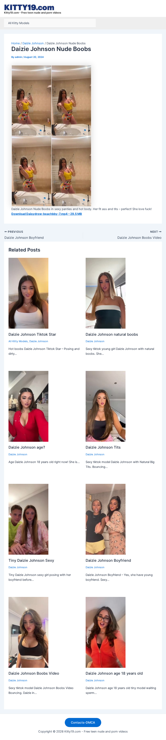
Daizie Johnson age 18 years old (114, 673)
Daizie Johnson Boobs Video (34, 673)
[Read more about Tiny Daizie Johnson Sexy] (28, 519)
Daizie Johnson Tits (103, 447)
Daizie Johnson (38, 341)
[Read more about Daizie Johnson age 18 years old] (106, 632)
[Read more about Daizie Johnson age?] (28, 406)
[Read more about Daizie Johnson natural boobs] (106, 293)
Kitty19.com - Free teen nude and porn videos (32, 12)
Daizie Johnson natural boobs (112, 334)
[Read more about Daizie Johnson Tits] (106, 406)
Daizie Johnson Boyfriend (108, 560)
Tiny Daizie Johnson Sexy (31, 560)
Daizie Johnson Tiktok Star (32, 334)
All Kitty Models (18, 23)
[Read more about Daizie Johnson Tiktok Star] (28, 293)
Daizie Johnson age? (27, 447)
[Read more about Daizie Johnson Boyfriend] (106, 519)
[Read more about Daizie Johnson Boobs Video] (28, 632)
